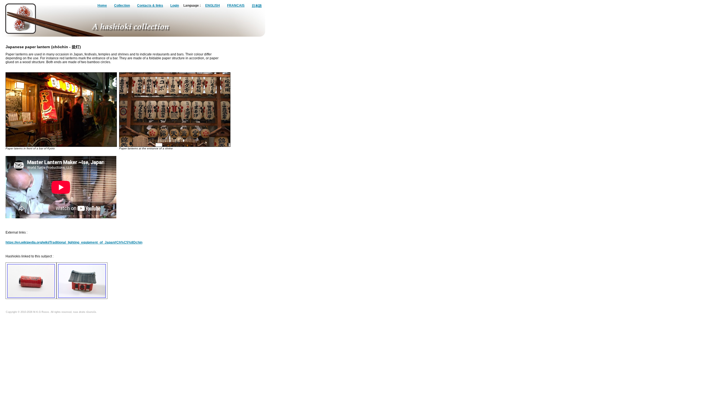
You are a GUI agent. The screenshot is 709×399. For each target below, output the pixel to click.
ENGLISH (212, 5)
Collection (122, 5)
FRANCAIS (236, 5)
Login (174, 5)
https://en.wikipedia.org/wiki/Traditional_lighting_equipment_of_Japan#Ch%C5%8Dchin (74, 242)
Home (102, 5)
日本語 (257, 6)
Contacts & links (150, 5)
